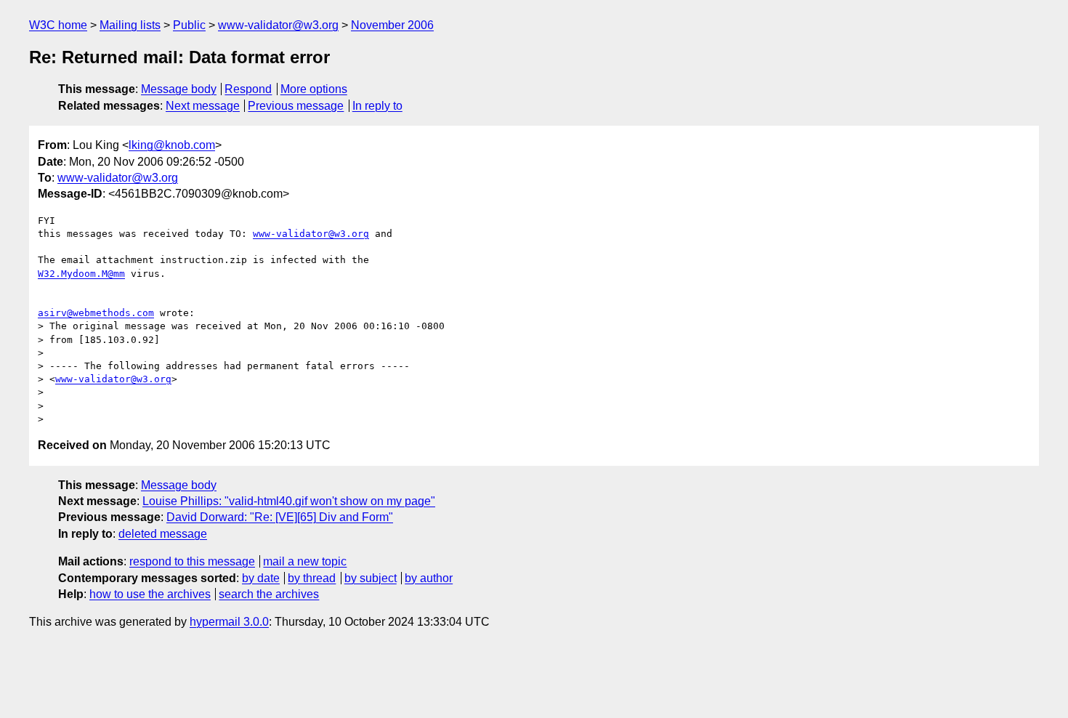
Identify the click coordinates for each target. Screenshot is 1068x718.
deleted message (162, 534)
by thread (312, 578)
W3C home (58, 25)
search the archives (269, 594)
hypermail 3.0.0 (229, 622)
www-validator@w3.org (278, 25)
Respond (248, 89)
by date (261, 578)
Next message (203, 106)
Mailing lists (130, 25)
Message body (179, 89)
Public (189, 25)
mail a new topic (305, 561)
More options (313, 89)
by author (429, 578)
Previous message (296, 106)
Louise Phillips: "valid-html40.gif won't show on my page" (288, 501)
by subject (370, 578)
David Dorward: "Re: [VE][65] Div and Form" (279, 517)
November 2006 (392, 25)
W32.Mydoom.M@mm (81, 273)
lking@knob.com (172, 145)
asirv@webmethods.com (96, 312)
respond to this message (192, 561)
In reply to (377, 106)
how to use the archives (150, 594)
